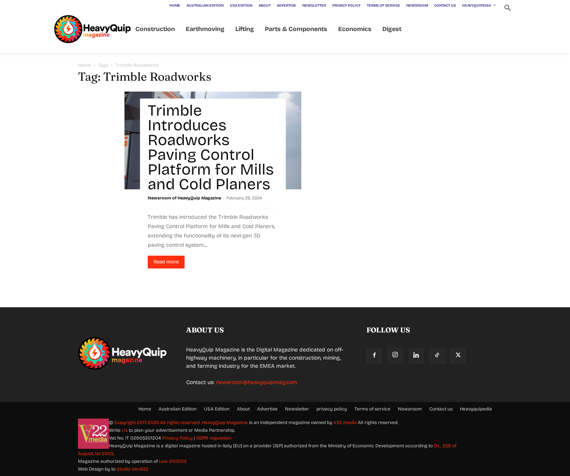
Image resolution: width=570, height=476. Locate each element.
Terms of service (372, 409)
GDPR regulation (213, 438)
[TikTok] (437, 355)
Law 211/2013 (173, 461)
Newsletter (297, 409)
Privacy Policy (177, 438)
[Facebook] (374, 355)
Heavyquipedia (476, 409)
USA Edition (217, 409)
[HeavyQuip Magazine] (92, 29)
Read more (166, 262)
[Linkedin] (416, 355)
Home (84, 65)
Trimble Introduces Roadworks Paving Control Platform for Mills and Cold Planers (211, 147)
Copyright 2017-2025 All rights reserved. (158, 422)
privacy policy (331, 409)
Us (125, 430)
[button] (507, 8)
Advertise (267, 409)
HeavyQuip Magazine (225, 422)
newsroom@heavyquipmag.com (256, 382)
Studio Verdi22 (133, 469)
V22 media (345, 422)
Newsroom (410, 409)
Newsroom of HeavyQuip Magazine (184, 198)
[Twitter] (458, 355)
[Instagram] (395, 355)
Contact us (441, 409)
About (243, 409)
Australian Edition (178, 409)
